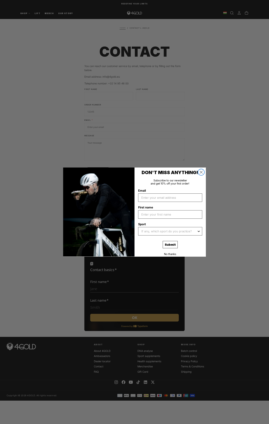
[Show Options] (199, 231)
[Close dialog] (201, 172)
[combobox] (169, 231)
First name (145, 207)
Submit (170, 244)
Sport (142, 224)
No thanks (170, 254)
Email (142, 190)
